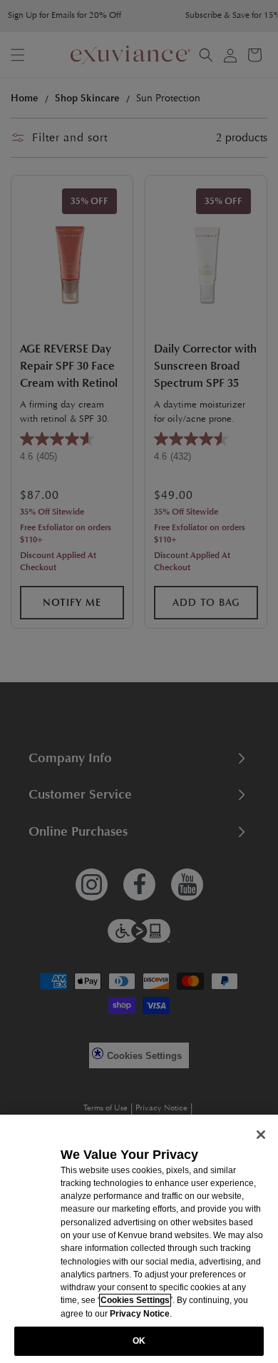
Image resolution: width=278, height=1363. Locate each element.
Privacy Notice (140, 1314)
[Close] (261, 1134)
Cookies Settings (135, 1300)
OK (139, 1341)
